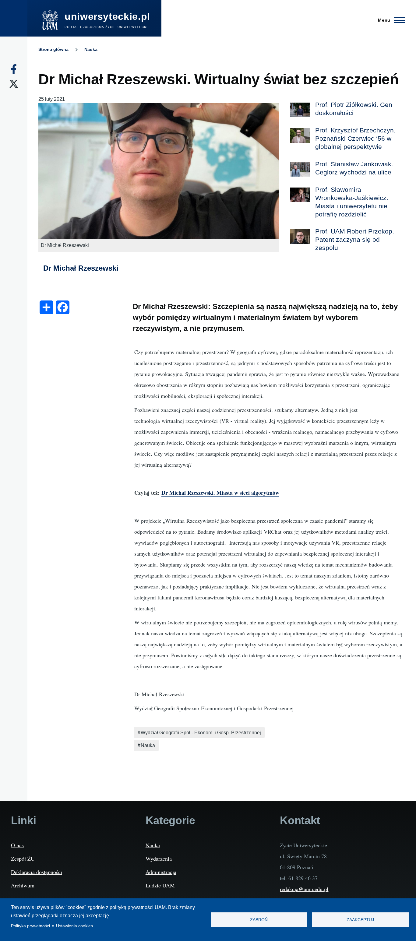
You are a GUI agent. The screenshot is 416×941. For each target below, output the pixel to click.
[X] (14, 84)
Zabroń (259, 920)
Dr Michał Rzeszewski (80, 268)
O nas (17, 845)
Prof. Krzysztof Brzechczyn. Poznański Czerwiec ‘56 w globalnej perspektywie (355, 138)
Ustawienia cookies (74, 926)
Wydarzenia (159, 858)
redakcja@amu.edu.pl (304, 889)
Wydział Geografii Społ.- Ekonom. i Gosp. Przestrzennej (201, 732)
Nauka (90, 49)
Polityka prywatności (30, 926)
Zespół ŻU (23, 858)
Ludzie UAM (160, 885)
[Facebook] (14, 69)
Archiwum (22, 885)
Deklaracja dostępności (36, 872)
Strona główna (53, 49)
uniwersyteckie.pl (107, 16)
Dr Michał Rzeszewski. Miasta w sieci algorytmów (220, 493)
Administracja (161, 872)
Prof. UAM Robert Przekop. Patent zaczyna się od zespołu (354, 239)
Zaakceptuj (360, 920)
